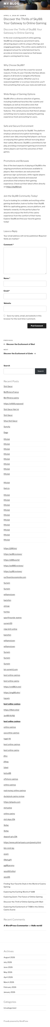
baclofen (7, 600)
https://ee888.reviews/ (13, 566)
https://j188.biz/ (10, 548)
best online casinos (12, 675)
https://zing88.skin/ (12, 692)
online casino (9, 814)
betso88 (7, 773)
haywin (7, 698)
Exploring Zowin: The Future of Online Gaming (23, 897)
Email (7, 291)
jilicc (6, 756)
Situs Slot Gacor (10, 421)
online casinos (10, 727)
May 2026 (8, 972)
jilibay (6, 762)
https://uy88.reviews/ (13, 571)
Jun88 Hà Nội (9, 715)
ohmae (7, 606)
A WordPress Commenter (16, 925)
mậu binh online (10, 629)
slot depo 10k (9, 819)
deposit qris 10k (10, 837)
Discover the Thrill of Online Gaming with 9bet (23, 902)
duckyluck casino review (14, 796)
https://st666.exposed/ (14, 404)
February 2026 (10, 987)
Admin (23, 15)
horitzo (7, 612)
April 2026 (8, 977)
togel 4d (7, 739)
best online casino (11, 681)
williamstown (9, 594)
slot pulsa (8, 808)
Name (7, 278)
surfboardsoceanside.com (15, 577)
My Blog (11, 3)
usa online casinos (11, 733)
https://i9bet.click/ (11, 710)
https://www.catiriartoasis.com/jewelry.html (22, 842)
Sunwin (7, 583)
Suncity (7, 427)
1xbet (6, 767)
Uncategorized (10, 1008)
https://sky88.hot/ (14, 187)
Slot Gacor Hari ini (11, 409)
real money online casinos (15, 790)
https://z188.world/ (12, 560)
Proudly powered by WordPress (16, 1021)
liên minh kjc (9, 848)
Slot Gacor (8, 386)
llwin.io (7, 488)
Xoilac (6, 825)
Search (7, 366)
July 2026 (8, 962)
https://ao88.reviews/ (13, 554)
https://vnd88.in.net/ (12, 687)
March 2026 (9, 982)
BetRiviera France (11, 392)
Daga (6, 432)
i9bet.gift (8, 860)
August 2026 (9, 957)
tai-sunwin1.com (11, 669)
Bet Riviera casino (11, 398)
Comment (9, 245)
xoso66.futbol (10, 871)
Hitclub (7, 439)
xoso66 (7, 877)
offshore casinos (11, 779)
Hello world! (36, 925)
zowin (6, 854)
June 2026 (8, 967)
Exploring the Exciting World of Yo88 (19, 892)
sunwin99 (8, 623)
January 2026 (9, 992)
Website (7, 303)
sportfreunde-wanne (13, 618)
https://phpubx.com (12, 802)
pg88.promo (9, 865)
